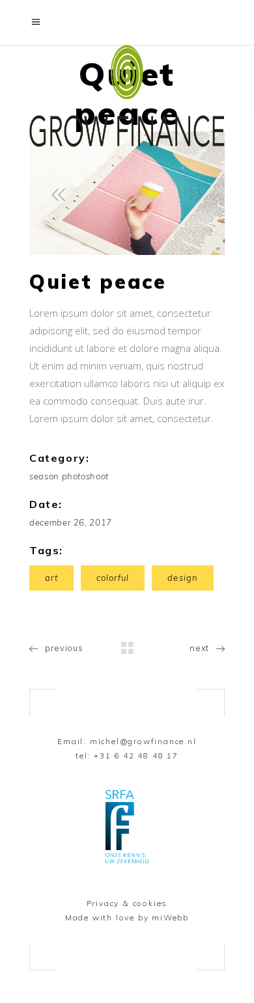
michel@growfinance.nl (143, 741)
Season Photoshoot (69, 476)
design (182, 577)
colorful (112, 577)
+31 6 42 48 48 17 (136, 755)
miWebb (170, 917)
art (51, 577)
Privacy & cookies (127, 903)
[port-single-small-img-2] (127, 193)
